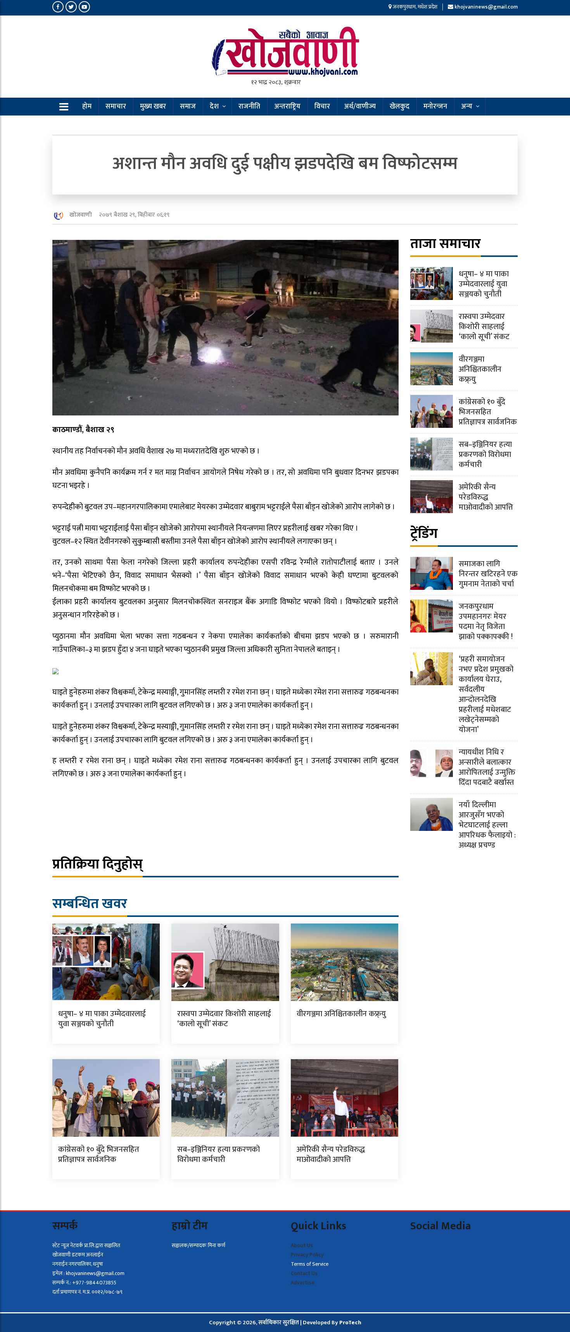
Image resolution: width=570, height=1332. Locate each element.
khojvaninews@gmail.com (486, 6)
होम (87, 106)
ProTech (350, 1322)
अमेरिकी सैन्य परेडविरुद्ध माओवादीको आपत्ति (331, 1154)
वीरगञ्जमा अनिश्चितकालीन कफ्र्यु (341, 1013)
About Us (302, 1245)
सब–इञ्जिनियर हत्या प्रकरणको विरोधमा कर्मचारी (218, 1154)
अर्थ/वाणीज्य (360, 106)
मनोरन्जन (435, 106)
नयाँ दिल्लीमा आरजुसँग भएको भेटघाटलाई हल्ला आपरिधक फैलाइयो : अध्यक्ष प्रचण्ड (487, 825)
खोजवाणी (80, 215)
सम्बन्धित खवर (89, 903)
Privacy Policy (307, 1254)
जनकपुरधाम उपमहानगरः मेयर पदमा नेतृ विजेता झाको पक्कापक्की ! (486, 621)
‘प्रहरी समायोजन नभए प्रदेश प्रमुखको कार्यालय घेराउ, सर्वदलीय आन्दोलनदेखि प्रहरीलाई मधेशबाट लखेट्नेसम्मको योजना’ (486, 694)
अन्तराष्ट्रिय (287, 106)
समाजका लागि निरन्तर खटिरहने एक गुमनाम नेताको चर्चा (488, 574)
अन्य (466, 106)
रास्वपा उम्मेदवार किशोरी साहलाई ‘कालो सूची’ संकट (224, 1018)
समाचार (115, 106)
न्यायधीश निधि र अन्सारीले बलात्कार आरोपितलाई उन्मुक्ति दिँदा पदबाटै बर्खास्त (487, 767)
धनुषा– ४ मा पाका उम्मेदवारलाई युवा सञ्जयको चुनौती (102, 1018)
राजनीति (249, 106)
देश (214, 106)
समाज (188, 106)
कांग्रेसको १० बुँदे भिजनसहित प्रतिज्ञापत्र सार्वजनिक (98, 1154)
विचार (322, 106)
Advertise (302, 1282)
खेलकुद (399, 106)
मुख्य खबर (153, 106)
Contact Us (304, 1273)
